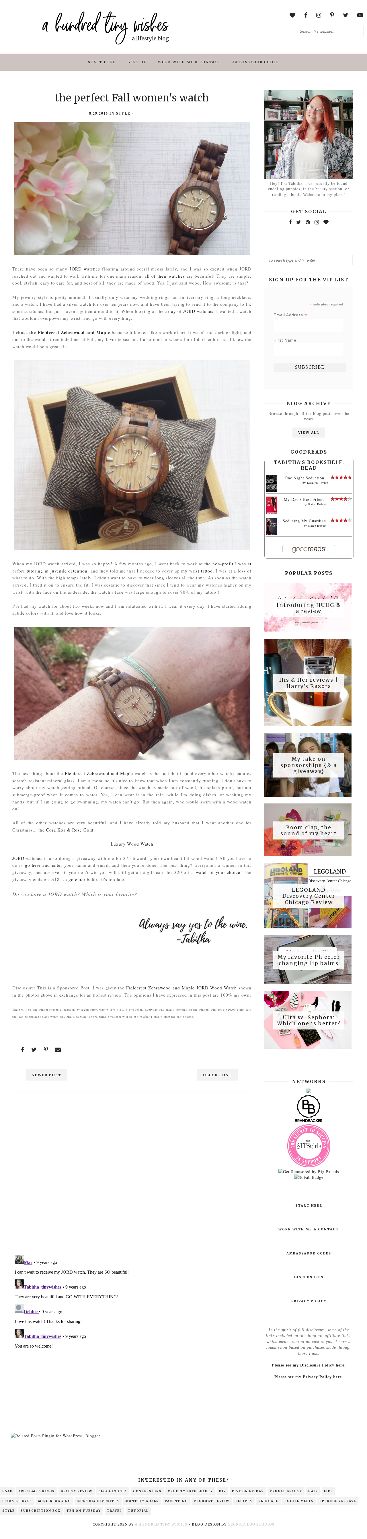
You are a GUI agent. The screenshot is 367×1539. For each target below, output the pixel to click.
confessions (147, 1491)
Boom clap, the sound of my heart (308, 830)
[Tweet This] (34, 1049)
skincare (268, 1501)
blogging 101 (112, 1491)
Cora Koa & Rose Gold (69, 830)
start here (102, 62)
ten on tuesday (84, 1511)
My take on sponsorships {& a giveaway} (308, 765)
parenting (176, 1501)
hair (313, 1491)
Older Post (217, 1075)
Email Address (290, 315)
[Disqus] (132, 1176)
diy (222, 1491)
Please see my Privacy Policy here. (308, 1377)
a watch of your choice (216, 872)
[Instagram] (317, 222)
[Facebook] (290, 222)
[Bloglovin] (326, 222)
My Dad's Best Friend (304, 499)
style (123, 113)
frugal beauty (286, 1491)
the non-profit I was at (228, 563)
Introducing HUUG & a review (309, 607)
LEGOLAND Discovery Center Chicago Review (308, 896)
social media (298, 1501)
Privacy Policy (308, 1301)
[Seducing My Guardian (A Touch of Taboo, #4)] (271, 534)
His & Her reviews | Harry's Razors (308, 683)
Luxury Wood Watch (132, 844)
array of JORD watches (189, 311)
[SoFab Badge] (308, 1177)
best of (137, 62)
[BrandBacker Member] (308, 1121)
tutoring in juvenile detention (57, 571)
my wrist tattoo (196, 571)
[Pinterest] (308, 222)
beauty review (76, 1491)
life (328, 1491)
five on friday (248, 1491)
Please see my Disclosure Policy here (308, 1365)
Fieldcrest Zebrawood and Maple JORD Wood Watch (181, 988)
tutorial (138, 1511)
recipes (243, 1501)
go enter (77, 879)
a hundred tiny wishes (161, 1524)
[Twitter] (298, 222)
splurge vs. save (337, 1501)
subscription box (40, 1511)
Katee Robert (317, 504)
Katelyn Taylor (317, 483)
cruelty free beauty (190, 1491)
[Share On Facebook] (22, 1049)
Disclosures (308, 1277)
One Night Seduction (304, 478)
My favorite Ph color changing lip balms (309, 960)
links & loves (17, 1501)
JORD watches (85, 269)
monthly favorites (98, 1501)
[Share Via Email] (58, 1049)
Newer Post (47, 1075)
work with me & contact (189, 62)
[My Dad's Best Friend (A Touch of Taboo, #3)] (271, 512)
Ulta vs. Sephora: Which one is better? (309, 1020)
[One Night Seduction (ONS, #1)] (271, 490)
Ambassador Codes (255, 62)
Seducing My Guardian (304, 521)
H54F (7, 1491)
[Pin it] (46, 1049)
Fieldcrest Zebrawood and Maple (74, 332)
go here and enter (43, 865)
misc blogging (54, 1501)
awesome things (37, 1491)
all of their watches (165, 276)
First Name (285, 340)
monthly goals (142, 1501)
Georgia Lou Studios (251, 1524)
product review (211, 1501)
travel (114, 1511)
